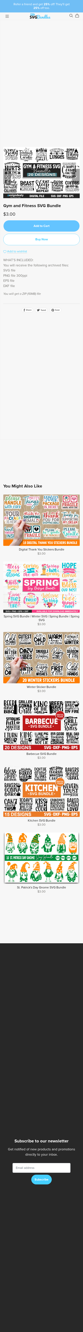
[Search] (71, 16)
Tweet (43, 310)
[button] (7, 176)
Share (28, 310)
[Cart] (79, 16)
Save (57, 310)
